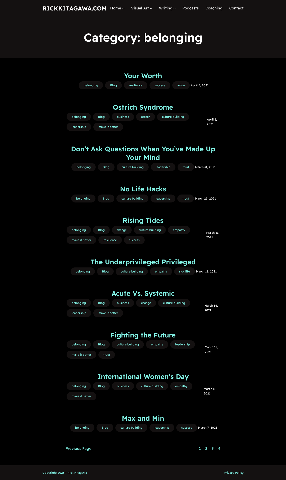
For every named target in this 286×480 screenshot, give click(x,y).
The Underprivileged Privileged (143, 262)
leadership (79, 127)
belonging (91, 85)
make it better (108, 127)
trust (186, 167)
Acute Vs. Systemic (143, 293)
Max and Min (143, 418)
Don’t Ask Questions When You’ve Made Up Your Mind (143, 153)
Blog (113, 85)
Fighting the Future (143, 335)
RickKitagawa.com (75, 8)
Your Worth (143, 75)
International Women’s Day (143, 376)
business (123, 117)
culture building (173, 117)
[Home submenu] (123, 8)
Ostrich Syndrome (143, 107)
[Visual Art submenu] (151, 8)
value (181, 85)
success (160, 85)
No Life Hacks (143, 189)
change (122, 230)
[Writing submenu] (174, 8)
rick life (184, 271)
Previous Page (78, 448)
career (145, 117)
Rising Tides (143, 220)
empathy (179, 230)
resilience (135, 85)
